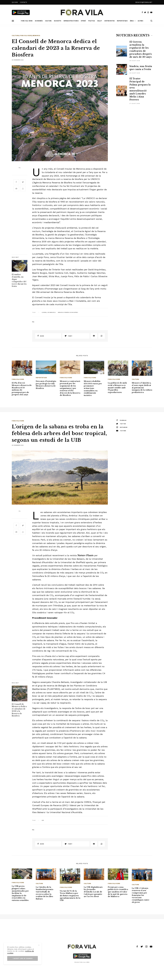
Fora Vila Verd (26, 35)
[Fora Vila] (82, 12)
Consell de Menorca (49, 312)
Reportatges (41, 377)
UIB (43, 820)
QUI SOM (15, 2)
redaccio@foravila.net (143, 2)
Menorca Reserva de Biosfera (68, 312)
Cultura (15, 35)
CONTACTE (23, 2)
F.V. (20, 167)
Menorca (36, 35)
